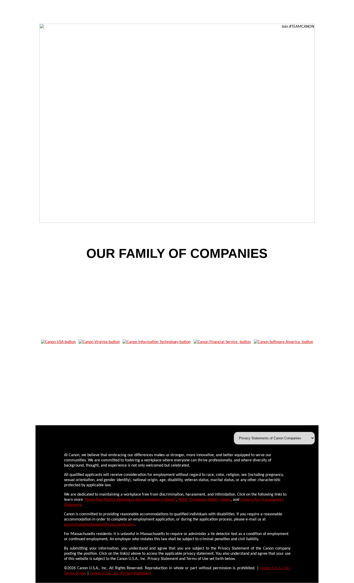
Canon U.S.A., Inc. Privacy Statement (120, 573)
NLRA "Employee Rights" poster (204, 500)
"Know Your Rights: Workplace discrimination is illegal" (130, 500)
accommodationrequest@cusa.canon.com (99, 525)
